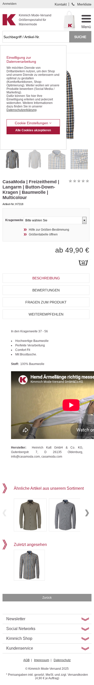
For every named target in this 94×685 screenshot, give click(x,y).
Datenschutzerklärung (22, 110)
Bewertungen (46, 290)
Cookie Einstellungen (32, 123)
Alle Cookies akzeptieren (33, 130)
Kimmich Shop (19, 638)
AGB (26, 660)
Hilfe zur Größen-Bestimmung (49, 229)
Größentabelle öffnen (43, 234)
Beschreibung (46, 278)
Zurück (47, 597)
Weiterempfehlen (46, 314)
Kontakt (61, 4)
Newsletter (15, 619)
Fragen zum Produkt (46, 302)
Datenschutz (62, 660)
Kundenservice (19, 648)
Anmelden (10, 4)
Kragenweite (14, 220)
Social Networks (20, 629)
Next (87, 513)
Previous (5, 513)
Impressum (41, 660)
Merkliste (84, 4)
